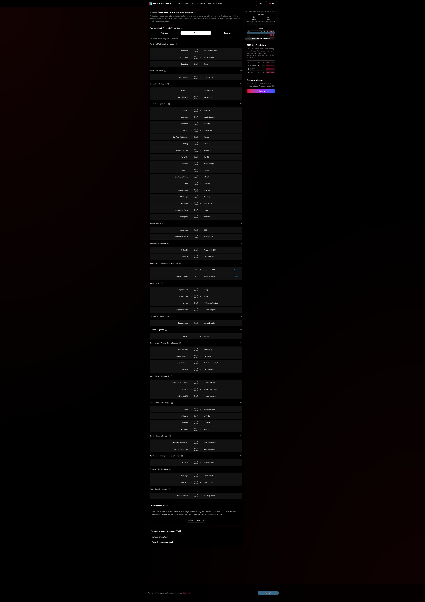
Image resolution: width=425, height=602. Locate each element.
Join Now (261, 91)
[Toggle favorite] (176, 44)
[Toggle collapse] (241, 44)
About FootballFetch (215, 3)
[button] (261, 25)
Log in (260, 3)
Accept (268, 593)
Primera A (161, 316)
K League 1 (165, 376)
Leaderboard (183, 3)
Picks (192, 3)
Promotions (201, 3)
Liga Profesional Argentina (168, 263)
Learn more (187, 593)
